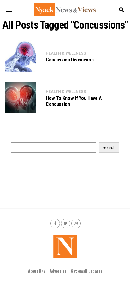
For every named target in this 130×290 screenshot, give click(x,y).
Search (109, 147)
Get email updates (86, 271)
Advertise (58, 271)
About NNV (36, 271)
